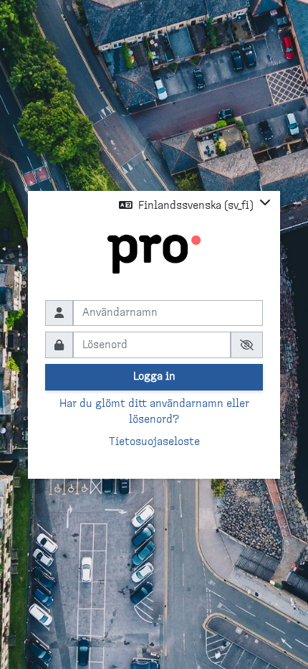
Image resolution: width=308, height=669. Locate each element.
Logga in (154, 376)
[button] (195, 205)
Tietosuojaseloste (154, 441)
